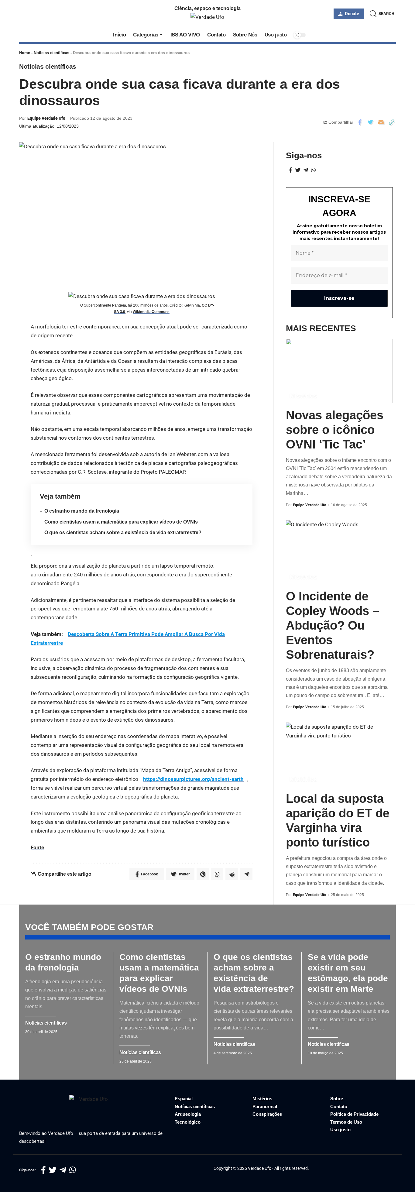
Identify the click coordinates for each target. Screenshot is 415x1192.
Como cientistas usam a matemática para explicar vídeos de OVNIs (121, 521)
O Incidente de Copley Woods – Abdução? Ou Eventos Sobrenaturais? (332, 625)
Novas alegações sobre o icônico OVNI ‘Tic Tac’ (334, 429)
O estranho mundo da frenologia (81, 511)
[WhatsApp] (313, 170)
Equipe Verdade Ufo (46, 118)
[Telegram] (306, 170)
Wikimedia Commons (151, 312)
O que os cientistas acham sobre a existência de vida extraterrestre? (122, 532)
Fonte (37, 847)
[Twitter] (298, 170)
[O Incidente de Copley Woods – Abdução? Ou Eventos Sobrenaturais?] (339, 552)
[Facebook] (290, 170)
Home (24, 52)
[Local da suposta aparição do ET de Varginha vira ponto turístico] (339, 755)
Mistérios (303, 395)
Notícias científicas (51, 52)
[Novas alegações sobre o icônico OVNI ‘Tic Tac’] (339, 371)
